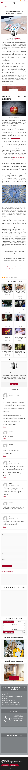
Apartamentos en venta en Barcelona (10, 702)
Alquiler (9, 621)
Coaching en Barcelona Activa (7, 308)
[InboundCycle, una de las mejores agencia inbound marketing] (20, 331)
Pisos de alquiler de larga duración (13, 268)
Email (3, 553)
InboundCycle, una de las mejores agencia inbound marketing (20, 337)
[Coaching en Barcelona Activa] (7, 303)
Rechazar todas (14, 765)
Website (4, 559)
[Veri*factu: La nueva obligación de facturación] (7, 317)
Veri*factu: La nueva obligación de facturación (7, 322)
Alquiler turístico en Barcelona (8, 700)
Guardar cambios (6, 767)
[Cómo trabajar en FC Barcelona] (7, 331)
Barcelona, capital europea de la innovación (20, 322)
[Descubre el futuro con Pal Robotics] (7, 347)
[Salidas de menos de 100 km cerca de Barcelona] (20, 347)
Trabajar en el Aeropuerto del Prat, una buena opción (20, 308)
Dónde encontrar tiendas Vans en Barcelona (7, 292)
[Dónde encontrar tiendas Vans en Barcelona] (7, 287)
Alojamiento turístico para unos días (14, 266)
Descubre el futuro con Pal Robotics (7, 352)
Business (14, 10)
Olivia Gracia (17, 38)
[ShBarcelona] (14, 3)
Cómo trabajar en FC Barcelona (7, 336)
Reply (4, 426)
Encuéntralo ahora (8, 632)
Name (4, 548)
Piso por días (14, 629)
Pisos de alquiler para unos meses (13, 263)
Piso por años (14, 624)
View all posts (14, 384)
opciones (17, 762)
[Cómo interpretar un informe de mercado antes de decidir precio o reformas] (20, 287)
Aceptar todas (5, 765)
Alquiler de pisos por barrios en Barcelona (11, 704)
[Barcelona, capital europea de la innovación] (20, 317)
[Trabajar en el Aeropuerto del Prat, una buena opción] (20, 303)
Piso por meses (14, 627)
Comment (4, 534)
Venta (19, 621)
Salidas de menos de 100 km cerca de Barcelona (20, 352)
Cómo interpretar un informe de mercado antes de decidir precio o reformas (20, 293)
